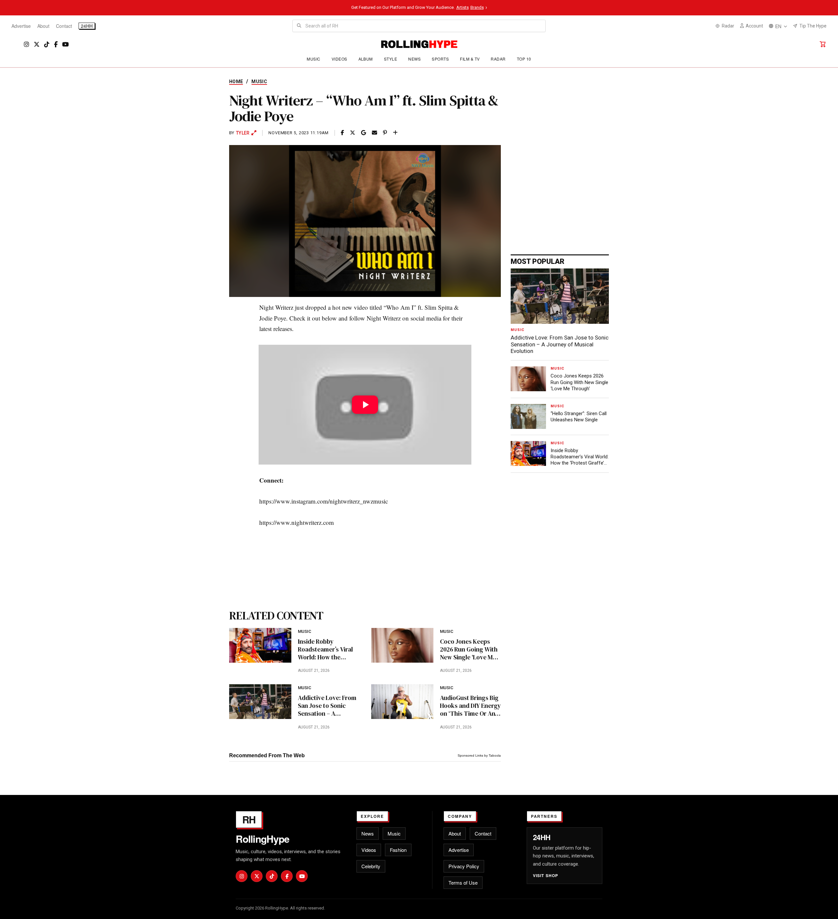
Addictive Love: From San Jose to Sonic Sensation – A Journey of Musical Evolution (327, 705)
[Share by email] (374, 133)
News (414, 59)
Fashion (398, 849)
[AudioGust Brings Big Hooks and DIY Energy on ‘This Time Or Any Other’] (402, 701)
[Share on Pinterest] (385, 133)
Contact (64, 26)
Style (390, 59)
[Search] (299, 26)
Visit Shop (545, 875)
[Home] (419, 44)
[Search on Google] (363, 133)
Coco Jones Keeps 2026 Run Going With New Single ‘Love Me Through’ (469, 649)
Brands (477, 7)
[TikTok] (46, 44)
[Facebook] (56, 44)
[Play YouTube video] (365, 404)
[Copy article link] (395, 133)
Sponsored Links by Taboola (479, 755)
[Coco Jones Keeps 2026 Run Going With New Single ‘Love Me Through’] (402, 645)
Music (313, 59)
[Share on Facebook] (342, 133)
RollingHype (262, 839)
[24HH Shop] (823, 44)
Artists (462, 7)
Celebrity (370, 866)
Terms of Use (463, 882)
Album (365, 59)
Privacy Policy (463, 866)
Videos (339, 59)
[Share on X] (352, 133)
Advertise (21, 26)
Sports (440, 59)
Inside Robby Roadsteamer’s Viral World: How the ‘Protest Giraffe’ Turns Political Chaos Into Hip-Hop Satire (327, 649)
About (43, 26)
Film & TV (470, 59)
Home (236, 81)
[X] (37, 44)
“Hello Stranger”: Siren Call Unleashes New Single (579, 417)
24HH (87, 26)
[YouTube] (65, 44)
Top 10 (524, 59)
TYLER (242, 133)
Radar (498, 59)
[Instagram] (26, 44)
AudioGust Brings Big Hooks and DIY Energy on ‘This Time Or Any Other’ (470, 705)
